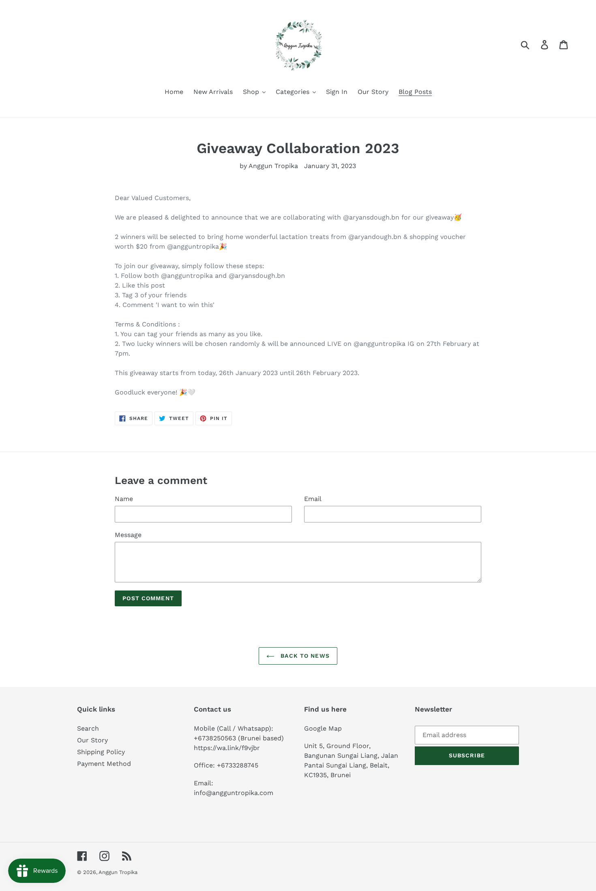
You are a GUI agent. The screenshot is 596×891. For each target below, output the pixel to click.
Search (88, 728)
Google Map (323, 728)
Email (313, 499)
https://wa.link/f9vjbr (227, 748)
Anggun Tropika (118, 872)
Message (128, 535)
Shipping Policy (101, 752)
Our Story (92, 740)
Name (124, 499)
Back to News (304, 655)
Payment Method (104, 763)
